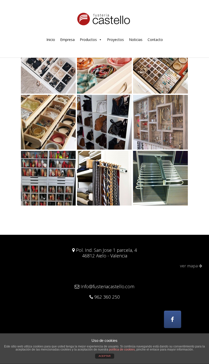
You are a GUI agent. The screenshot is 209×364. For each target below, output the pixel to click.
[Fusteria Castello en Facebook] (172, 319)
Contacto (155, 39)
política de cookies (122, 349)
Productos (88, 39)
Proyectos (115, 39)
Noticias (135, 39)
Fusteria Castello (104, 18)
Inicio (50, 39)
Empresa (67, 39)
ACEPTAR (105, 356)
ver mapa (189, 266)
